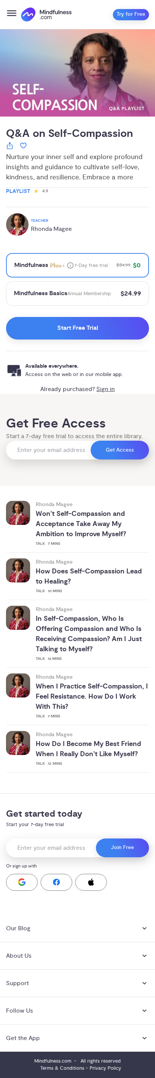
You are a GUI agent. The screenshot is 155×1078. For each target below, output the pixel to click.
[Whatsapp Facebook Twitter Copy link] (10, 147)
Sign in (105, 389)
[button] (22, 882)
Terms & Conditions (62, 1068)
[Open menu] (11, 14)
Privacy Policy (105, 1068)
